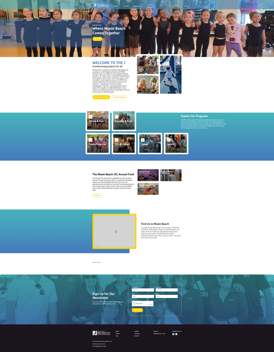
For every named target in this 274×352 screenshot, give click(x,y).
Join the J (97, 39)
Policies (137, 336)
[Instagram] (166, 2)
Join (178, 6)
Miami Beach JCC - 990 (159, 333)
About (117, 331)
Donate (170, 6)
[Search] (161, 6)
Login (171, 1)
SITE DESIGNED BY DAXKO (99, 346)
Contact (155, 331)
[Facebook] (163, 2)
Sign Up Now (137, 310)
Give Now (97, 195)
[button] (148, 175)
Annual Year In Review (101, 97)
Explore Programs (119, 97)
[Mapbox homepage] (97, 246)
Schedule (137, 333)
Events (118, 333)
